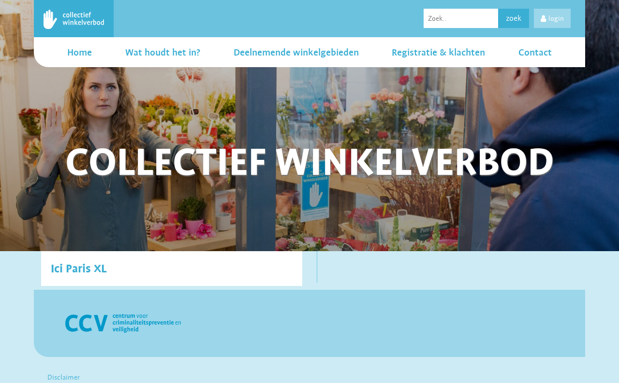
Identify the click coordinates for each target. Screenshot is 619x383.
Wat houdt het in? (162, 52)
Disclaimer (63, 377)
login (556, 18)
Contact (535, 52)
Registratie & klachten (438, 52)
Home (79, 52)
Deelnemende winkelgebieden (296, 52)
